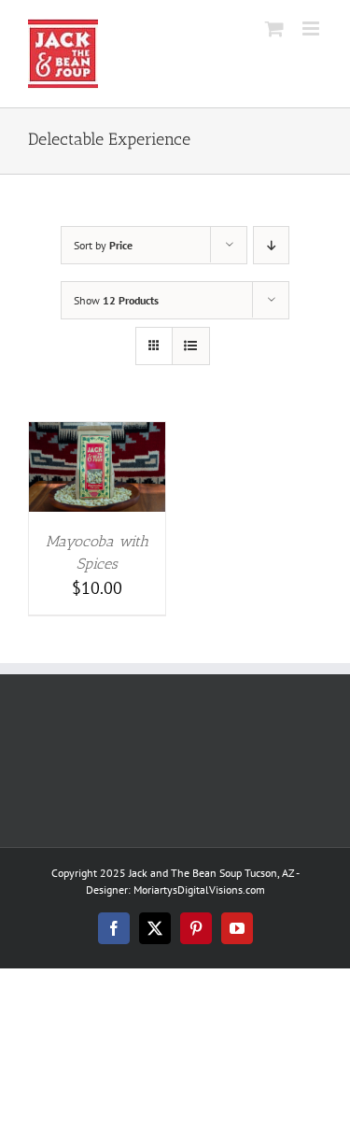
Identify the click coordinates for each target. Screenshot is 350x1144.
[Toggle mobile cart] (274, 28)
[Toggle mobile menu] (312, 28)
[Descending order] (271, 245)
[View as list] (191, 346)
